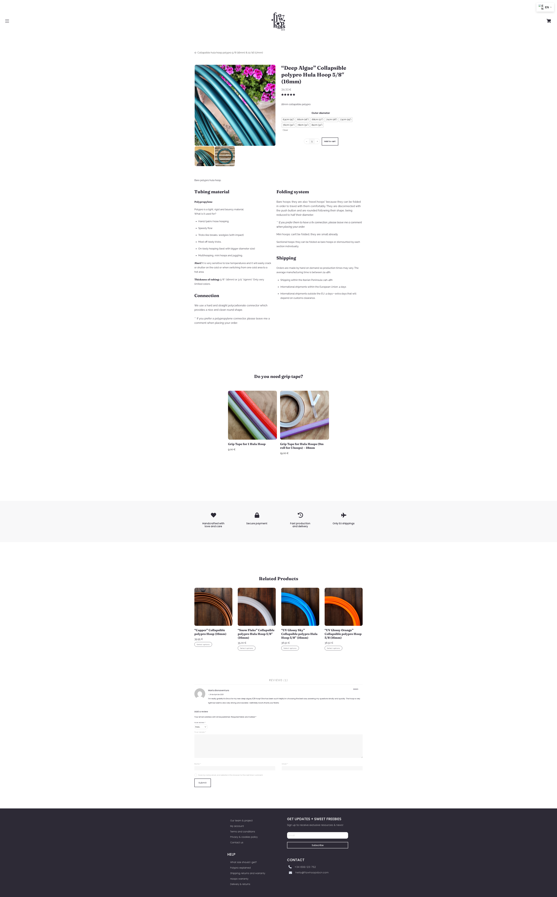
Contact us (236, 842)
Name (197, 764)
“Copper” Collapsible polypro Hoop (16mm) (210, 632)
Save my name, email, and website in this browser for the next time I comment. (230, 775)
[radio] (288, 119)
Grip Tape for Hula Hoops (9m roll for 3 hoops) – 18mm (302, 446)
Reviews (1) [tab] (278, 680)
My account (237, 826)
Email (285, 764)
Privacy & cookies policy (244, 837)
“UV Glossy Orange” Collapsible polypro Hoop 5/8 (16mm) (343, 633)
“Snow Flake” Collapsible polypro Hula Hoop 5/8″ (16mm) (256, 633)
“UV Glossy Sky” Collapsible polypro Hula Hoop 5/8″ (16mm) (299, 633)
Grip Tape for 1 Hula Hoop (247, 444)
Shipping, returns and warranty (247, 873)
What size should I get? (243, 862)
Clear (285, 130)
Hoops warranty (239, 878)
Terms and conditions (242, 831)
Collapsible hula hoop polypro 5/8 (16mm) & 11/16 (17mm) (230, 52)
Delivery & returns (240, 884)
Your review (200, 732)
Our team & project (241, 820)
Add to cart (330, 141)
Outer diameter (321, 113)
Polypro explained (240, 867)
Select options (203, 644)
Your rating (200, 722)
